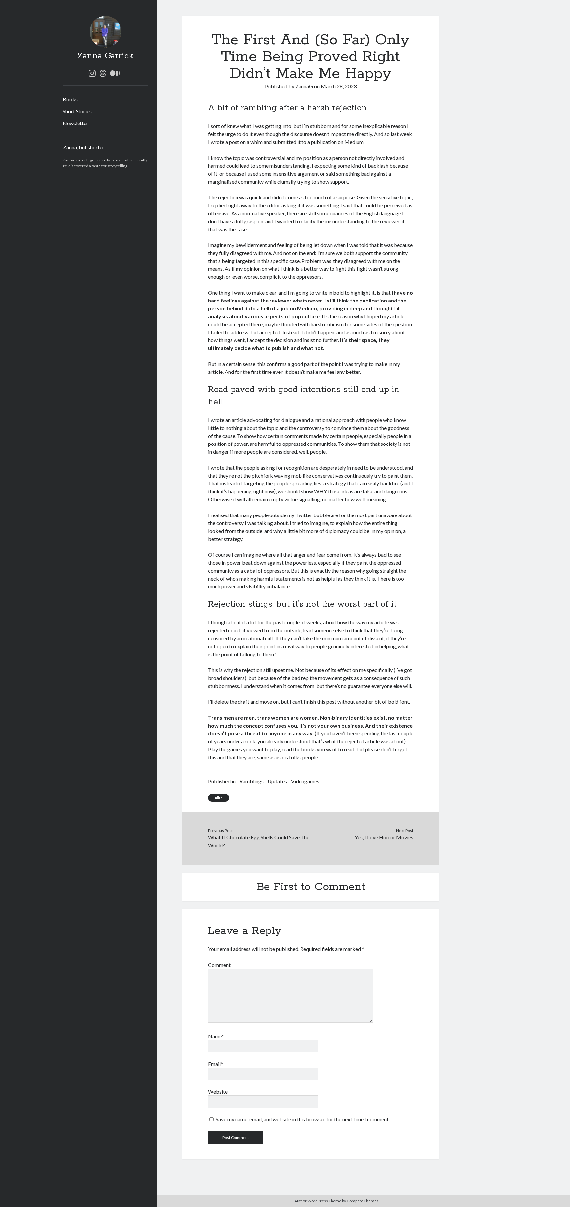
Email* (215, 1064)
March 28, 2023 (339, 86)
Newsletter (75, 123)
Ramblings (251, 781)
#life (219, 797)
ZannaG (304, 86)
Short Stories (77, 111)
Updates (277, 781)
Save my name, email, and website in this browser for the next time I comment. (303, 1119)
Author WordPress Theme (317, 1200)
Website (218, 1091)
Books (70, 99)
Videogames (305, 781)
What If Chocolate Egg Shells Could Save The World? (258, 841)
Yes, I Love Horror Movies (384, 837)
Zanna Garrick (106, 56)
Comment (219, 965)
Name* (216, 1036)
